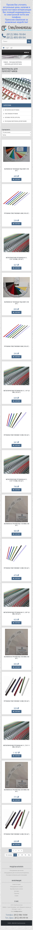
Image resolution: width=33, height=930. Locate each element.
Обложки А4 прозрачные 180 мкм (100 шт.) (16, 657)
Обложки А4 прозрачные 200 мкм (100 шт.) (16, 790)
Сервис (16, 895)
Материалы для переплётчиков (13, 64)
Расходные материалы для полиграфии (16, 875)
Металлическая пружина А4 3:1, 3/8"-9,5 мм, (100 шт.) (17, 613)
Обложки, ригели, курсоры (12, 117)
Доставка (16, 891)
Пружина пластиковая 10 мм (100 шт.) (16, 435)
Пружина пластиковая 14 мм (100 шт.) (16, 701)
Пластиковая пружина (11, 113)
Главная (5, 62)
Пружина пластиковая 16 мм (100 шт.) (16, 834)
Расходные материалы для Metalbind (15, 121)
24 (18, 855)
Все (29, 855)
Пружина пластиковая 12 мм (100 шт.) (16, 568)
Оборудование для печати (16, 870)
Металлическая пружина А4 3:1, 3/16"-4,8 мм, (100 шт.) (16, 258)
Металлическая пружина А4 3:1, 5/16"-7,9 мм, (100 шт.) (16, 480)
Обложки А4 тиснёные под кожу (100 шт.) (16, 169)
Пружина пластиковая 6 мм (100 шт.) (16, 213)
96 (25, 855)
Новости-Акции (16, 884)
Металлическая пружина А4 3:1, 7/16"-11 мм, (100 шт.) (16, 746)
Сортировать (6, 130)
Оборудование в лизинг (16, 886)
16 (15, 855)
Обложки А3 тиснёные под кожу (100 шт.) (16, 302)
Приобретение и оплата (16, 889)
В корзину (17, 179)
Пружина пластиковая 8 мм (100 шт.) (16, 346)
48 (22, 855)
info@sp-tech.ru (18, 911)
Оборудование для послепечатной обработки (16, 872)
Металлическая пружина (11, 110)
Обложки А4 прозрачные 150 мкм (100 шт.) (16, 524)
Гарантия (16, 893)
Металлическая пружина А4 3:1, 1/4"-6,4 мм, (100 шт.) (17, 391)
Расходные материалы (15, 62)
